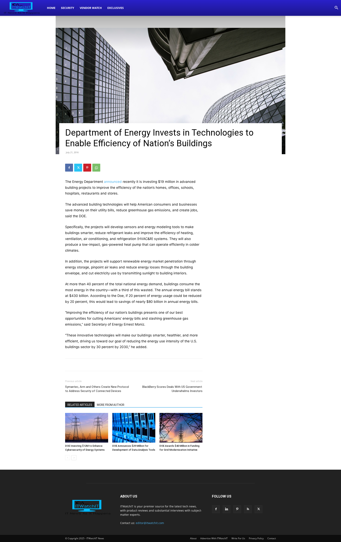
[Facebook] (69, 168)
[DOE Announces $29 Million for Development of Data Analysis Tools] (133, 428)
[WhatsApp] (96, 168)
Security (67, 8)
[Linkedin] (226, 509)
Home (51, 8)
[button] (336, 8)
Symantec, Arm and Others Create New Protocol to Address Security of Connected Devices (97, 389)
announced (113, 182)
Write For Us (238, 538)
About (193, 538)
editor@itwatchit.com (150, 523)
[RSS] (248, 509)
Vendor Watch (91, 8)
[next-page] (73, 457)
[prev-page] (67, 457)
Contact (271, 538)
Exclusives (115, 8)
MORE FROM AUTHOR (110, 404)
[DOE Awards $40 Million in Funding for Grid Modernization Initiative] (180, 428)
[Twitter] (78, 168)
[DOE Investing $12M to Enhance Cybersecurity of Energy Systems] (86, 428)
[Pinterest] (87, 168)
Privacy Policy (256, 538)
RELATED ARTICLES (79, 404)
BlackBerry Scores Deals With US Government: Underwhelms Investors (172, 389)
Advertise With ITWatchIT (214, 538)
